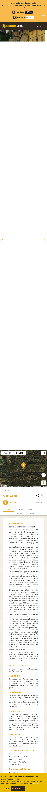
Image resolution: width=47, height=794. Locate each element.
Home (12, 25)
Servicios (30, 513)
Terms (44, 486)
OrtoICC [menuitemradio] (19, 453)
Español (40, 26)
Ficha (8, 509)
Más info (35, 783)
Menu (43, 16)
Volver (8, 490)
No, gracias (6, 788)
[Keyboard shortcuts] (10, 486)
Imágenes (19, 509)
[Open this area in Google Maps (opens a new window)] (4, 486)
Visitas (19, 513)
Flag (42, 496)
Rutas (30, 509)
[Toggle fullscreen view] (43, 453)
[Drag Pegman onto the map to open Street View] (43, 482)
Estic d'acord (18, 788)
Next (44, 239)
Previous (3, 239)
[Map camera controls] (43, 475)
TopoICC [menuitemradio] (7, 453)
